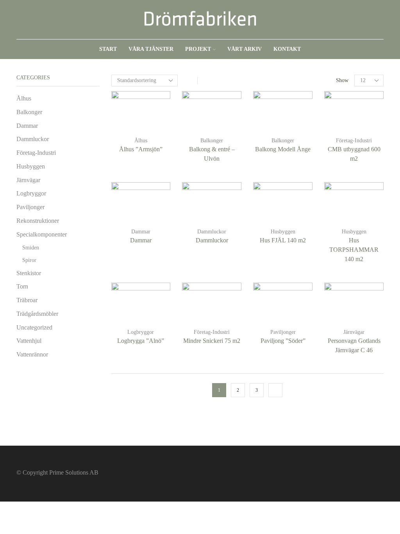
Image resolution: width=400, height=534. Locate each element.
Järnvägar (353, 332)
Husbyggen (283, 232)
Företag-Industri (354, 140)
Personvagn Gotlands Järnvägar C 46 (354, 345)
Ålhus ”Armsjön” (140, 149)
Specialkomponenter (41, 234)
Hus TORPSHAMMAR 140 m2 (354, 249)
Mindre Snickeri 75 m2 (211, 340)
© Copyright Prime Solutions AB (57, 472)
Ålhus (140, 140)
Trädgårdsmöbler (37, 313)
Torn (22, 286)
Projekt (198, 49)
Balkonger (211, 140)
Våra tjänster (151, 49)
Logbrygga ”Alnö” (140, 340)
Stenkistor (28, 273)
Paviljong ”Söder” (283, 340)
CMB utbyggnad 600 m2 (354, 154)
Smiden (30, 248)
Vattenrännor (32, 354)
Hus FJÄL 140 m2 (283, 240)
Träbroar (27, 300)
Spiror (29, 260)
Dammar (140, 232)
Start (108, 49)
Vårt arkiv (244, 49)
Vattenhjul (28, 340)
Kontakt (287, 49)
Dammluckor (211, 232)
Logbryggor (140, 332)
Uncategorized (34, 327)
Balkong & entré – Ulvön (212, 154)
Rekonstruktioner (37, 220)
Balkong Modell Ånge (283, 149)
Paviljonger (283, 332)
